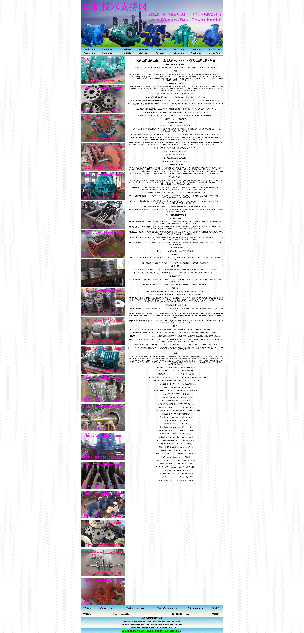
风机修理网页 (172, 631)
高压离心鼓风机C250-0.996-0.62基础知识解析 (176, 470)
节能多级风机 (178, 53)
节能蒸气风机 (89, 49)
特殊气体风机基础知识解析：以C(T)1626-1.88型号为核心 (176, 444)
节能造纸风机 (196, 49)
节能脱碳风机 (107, 53)
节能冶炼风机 (125, 53)
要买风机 (87, 608)
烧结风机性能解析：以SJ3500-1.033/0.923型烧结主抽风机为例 (175, 460)
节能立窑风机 (143, 49)
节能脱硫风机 (125, 49)
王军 (128, 608)
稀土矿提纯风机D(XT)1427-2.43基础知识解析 (176, 400)
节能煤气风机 (178, 49)
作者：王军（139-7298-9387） (175, 64)
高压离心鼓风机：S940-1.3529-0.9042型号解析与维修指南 (176, 374)
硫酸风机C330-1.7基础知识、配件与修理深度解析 (175, 434)
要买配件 (216, 608)
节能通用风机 (196, 53)
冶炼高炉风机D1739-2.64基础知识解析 (176, 424)
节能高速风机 (107, 49)
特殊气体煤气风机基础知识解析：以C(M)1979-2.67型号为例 (176, 404)
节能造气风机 (161, 49)
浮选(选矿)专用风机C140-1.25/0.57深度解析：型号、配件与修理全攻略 (176, 390)
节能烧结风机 (214, 49)
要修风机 (87, 614)
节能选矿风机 (89, 53)
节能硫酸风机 (161, 53)
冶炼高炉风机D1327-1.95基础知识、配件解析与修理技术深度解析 (175, 454)
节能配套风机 (143, 53)
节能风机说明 (214, 53)
